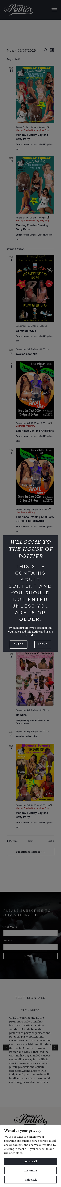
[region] (30, 1156)
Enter (19, 644)
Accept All (30, 1161)
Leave (42, 644)
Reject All (31, 1179)
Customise (30, 1170)
